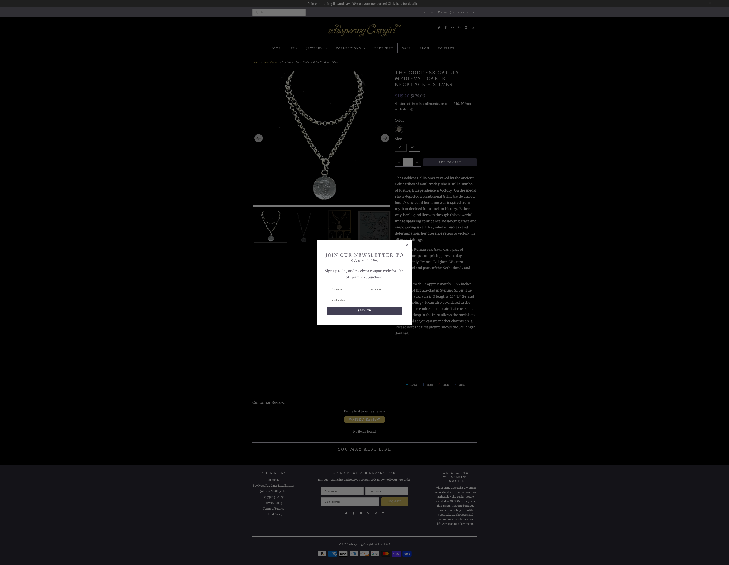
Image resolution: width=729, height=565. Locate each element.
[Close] (407, 245)
